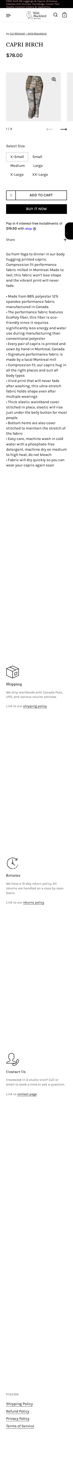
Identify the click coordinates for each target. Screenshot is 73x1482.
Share (10, 240)
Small (37, 157)
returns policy (33, 902)
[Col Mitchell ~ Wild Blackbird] (36, 15)
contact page (27, 1094)
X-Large (17, 174)
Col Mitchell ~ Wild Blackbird (28, 33)
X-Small (17, 157)
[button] (69, 231)
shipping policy (35, 706)
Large (38, 165)
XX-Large (40, 174)
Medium (17, 165)
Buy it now (36, 209)
